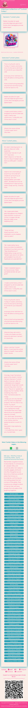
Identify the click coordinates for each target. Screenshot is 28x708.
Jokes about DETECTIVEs (14, 564)
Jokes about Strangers (14, 598)
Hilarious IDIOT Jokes (14, 615)
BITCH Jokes (14, 536)
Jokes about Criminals (14, 601)
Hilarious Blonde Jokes (14, 576)
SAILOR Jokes (14, 567)
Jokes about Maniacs (14, 618)
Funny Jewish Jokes (14, 502)
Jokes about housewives (14, 542)
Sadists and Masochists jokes (14, 627)
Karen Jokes (14, 533)
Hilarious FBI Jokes (14, 556)
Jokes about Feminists (14, 570)
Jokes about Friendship (14, 630)
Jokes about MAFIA (14, 655)
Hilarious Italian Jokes (14, 519)
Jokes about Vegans (14, 579)
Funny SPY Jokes (14, 562)
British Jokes (14, 494)
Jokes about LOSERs (14, 621)
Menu (24, 4)
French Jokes (14, 513)
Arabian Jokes (14, 522)
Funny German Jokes (14, 516)
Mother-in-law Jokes (14, 593)
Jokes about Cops (14, 553)
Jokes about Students (14, 635)
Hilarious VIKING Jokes (14, 661)
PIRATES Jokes (14, 607)
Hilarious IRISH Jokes (14, 497)
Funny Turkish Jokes (14, 528)
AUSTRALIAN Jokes (14, 511)
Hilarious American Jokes (14, 508)
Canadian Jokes (14, 505)
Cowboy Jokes (14, 548)
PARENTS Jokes (14, 624)
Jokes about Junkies (14, 573)
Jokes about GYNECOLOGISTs (14, 641)
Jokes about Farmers (14, 581)
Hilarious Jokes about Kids (14, 596)
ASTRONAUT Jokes (14, 652)
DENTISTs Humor (14, 638)
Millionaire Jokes (14, 590)
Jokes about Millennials (14, 550)
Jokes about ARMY (14, 559)
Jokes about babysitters (14, 545)
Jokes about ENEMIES (14, 632)
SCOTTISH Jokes (14, 499)
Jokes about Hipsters (14, 539)
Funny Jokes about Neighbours (14, 587)
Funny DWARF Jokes (14, 658)
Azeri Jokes (14, 525)
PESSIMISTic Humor (14, 610)
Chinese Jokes (14, 530)
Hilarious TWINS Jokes (14, 644)
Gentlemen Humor (14, 604)
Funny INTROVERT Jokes (14, 647)
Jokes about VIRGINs (14, 649)
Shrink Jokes (14, 584)
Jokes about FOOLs (14, 613)
